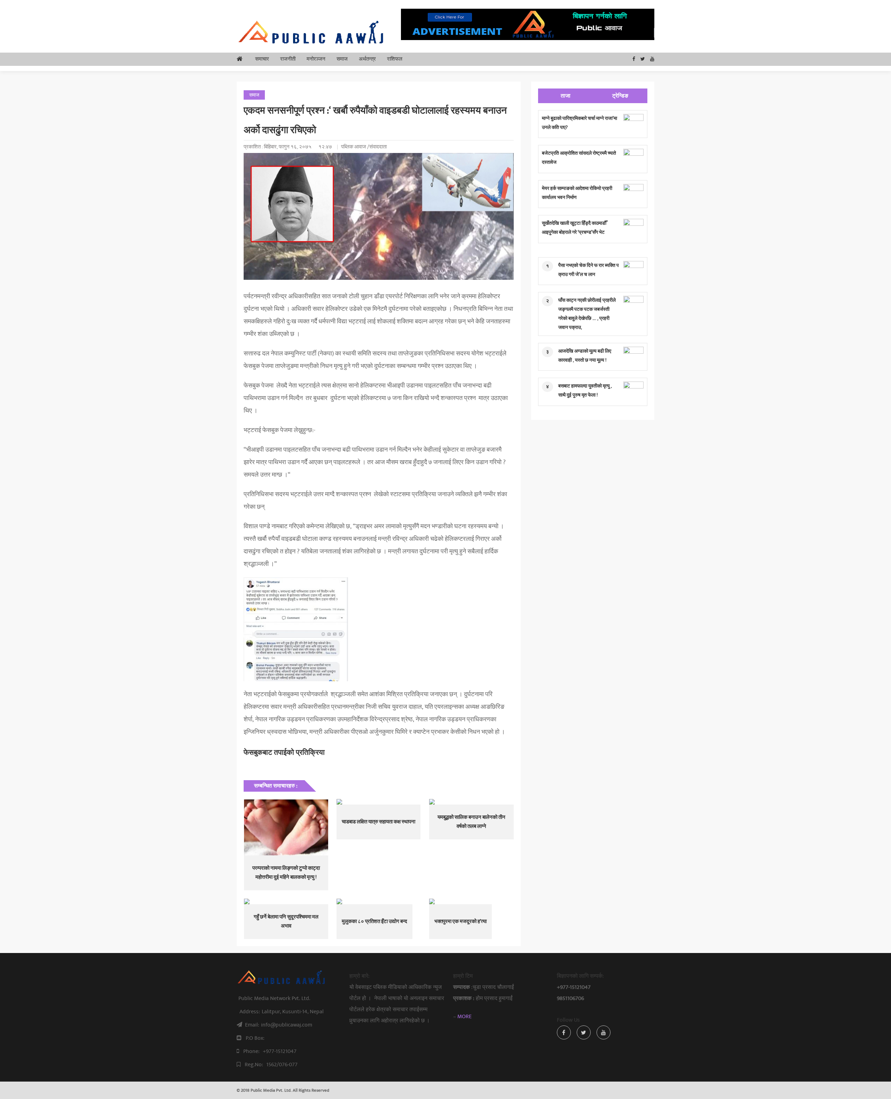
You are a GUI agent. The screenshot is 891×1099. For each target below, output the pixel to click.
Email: (278, 1024)
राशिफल (394, 59)
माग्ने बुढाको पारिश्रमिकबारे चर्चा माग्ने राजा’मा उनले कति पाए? (579, 122)
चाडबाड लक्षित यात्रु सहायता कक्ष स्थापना (378, 821)
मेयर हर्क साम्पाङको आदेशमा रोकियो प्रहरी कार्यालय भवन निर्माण (577, 192)
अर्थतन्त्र (367, 59)
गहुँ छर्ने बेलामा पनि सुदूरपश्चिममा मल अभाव (286, 921)
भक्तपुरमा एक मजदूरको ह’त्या (460, 921)
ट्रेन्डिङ (620, 95)
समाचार (262, 59)
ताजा (565, 95)
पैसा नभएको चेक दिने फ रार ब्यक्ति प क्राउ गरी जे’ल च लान (588, 269)
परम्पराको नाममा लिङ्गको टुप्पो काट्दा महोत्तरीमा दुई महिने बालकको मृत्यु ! (286, 873)
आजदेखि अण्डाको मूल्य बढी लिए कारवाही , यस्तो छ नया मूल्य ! (584, 355)
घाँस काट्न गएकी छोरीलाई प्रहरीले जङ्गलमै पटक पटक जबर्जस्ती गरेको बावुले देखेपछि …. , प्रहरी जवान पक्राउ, (587, 313)
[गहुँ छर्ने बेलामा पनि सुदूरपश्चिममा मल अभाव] (286, 901)
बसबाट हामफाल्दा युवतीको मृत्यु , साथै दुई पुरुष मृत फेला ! (585, 390)
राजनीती (287, 59)
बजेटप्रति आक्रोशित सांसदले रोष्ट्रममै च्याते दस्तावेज (579, 157)
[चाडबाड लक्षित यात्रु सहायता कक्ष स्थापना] (379, 802)
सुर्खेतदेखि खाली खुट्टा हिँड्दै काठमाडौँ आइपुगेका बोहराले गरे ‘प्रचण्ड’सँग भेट (574, 227)
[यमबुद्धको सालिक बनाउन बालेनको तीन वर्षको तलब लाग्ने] (471, 802)
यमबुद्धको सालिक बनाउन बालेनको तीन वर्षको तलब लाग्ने (471, 822)
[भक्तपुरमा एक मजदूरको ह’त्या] (471, 901)
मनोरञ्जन (316, 59)
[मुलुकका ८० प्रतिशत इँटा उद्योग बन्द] (379, 901)
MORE (464, 1016)
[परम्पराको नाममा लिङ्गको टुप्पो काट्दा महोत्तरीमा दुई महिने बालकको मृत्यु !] (286, 827)
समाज (342, 59)
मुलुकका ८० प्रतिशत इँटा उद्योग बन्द (374, 921)
